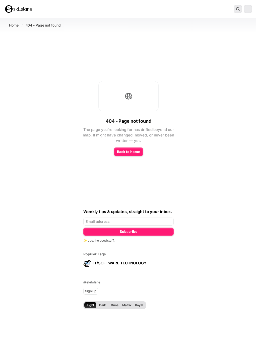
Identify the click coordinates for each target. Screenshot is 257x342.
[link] (18, 9)
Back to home (128, 151)
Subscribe (128, 231)
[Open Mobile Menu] (248, 9)
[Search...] (238, 9)
